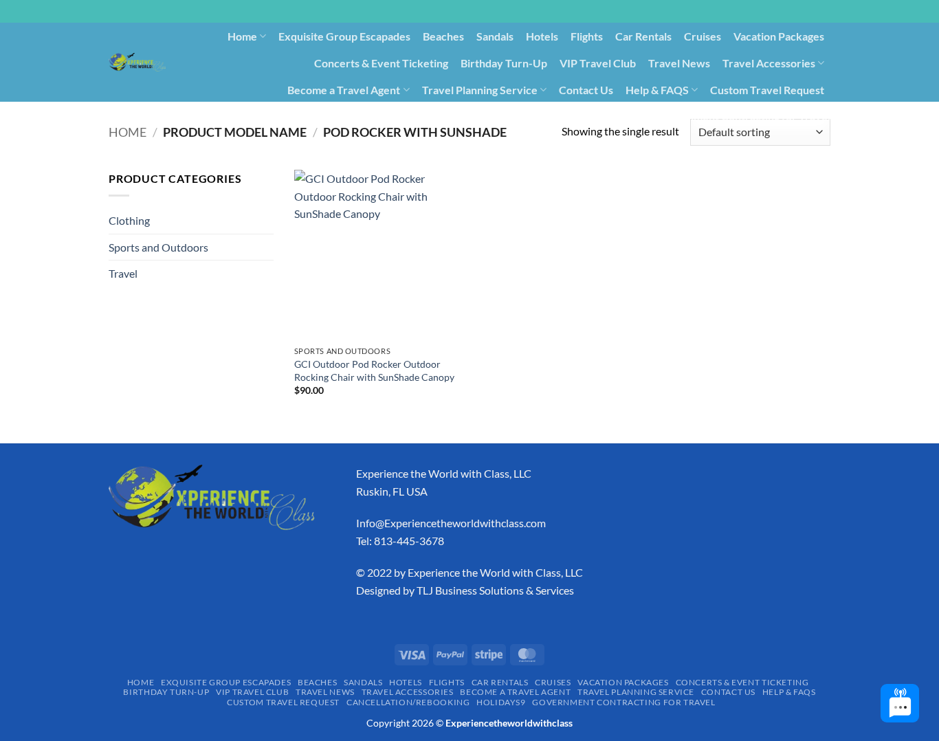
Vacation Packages (778, 36)
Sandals (494, 36)
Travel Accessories (768, 62)
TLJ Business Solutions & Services (495, 590)
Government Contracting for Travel (743, 115)
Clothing (129, 220)
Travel (123, 273)
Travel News (679, 62)
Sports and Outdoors (158, 247)
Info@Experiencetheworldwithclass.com (451, 522)
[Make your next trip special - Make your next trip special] (137, 61)
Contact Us (586, 89)
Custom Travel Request (767, 89)
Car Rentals (643, 36)
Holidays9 (619, 115)
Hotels (542, 36)
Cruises (702, 36)
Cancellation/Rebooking (523, 115)
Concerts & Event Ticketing (381, 62)
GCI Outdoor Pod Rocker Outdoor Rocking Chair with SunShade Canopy (374, 370)
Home (242, 36)
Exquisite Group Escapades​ (344, 36)
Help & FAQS (657, 89)
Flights (587, 36)
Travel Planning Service (480, 89)
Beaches (443, 36)
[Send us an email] (837, 18)
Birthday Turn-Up (504, 62)
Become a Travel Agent (343, 89)
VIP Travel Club (598, 62)
